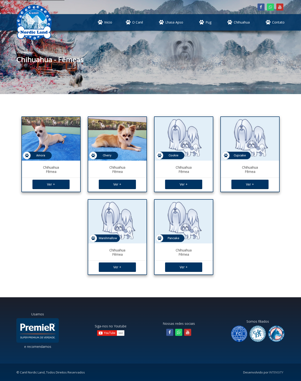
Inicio (108, 22)
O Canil (137, 22)
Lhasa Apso (174, 22)
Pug (208, 22)
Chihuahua (242, 22)
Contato (278, 22)
